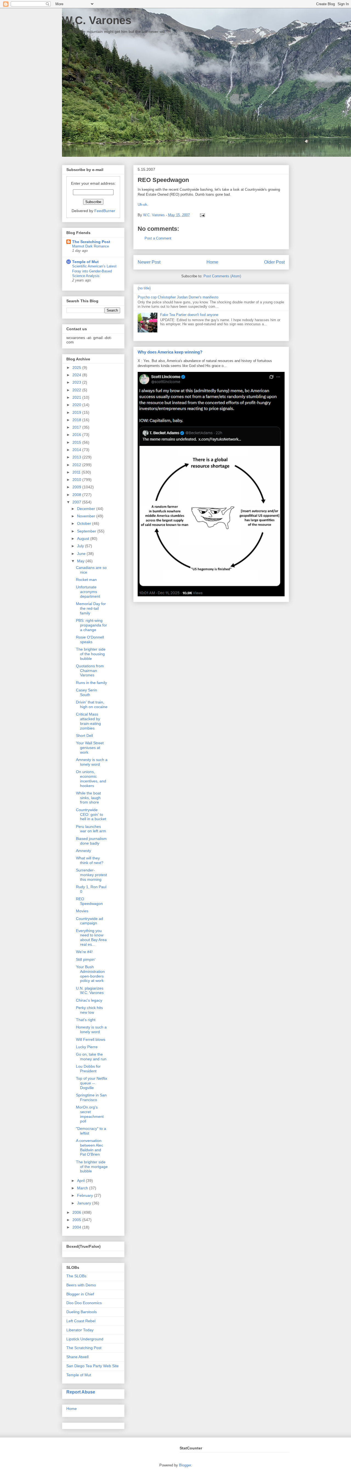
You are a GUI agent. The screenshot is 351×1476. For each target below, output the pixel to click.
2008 (77, 494)
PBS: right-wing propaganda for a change (91, 625)
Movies (82, 911)
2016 (77, 434)
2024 (77, 375)
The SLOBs (76, 1276)
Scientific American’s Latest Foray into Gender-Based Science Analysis (94, 271)
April (81, 1180)
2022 (77, 390)
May (81, 561)
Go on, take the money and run (91, 1056)
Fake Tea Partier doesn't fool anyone (189, 315)
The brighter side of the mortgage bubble (92, 1166)
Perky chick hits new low (89, 1010)
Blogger (185, 1465)
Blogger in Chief (80, 1294)
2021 (77, 397)
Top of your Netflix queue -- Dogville (91, 1083)
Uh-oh (142, 205)
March (83, 1188)
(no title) (144, 288)
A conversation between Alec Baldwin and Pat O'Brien (89, 1147)
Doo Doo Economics (84, 1303)
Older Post (274, 262)
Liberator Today (80, 1330)
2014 (77, 450)
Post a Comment (158, 238)
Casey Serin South (86, 692)
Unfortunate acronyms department (88, 592)
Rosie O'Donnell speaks (90, 639)
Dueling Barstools (81, 1312)
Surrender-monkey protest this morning (91, 875)
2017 (77, 427)
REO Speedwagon (89, 901)
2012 (77, 465)
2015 (77, 442)
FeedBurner (104, 211)
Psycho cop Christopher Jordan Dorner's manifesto (178, 297)
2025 (77, 367)
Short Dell (84, 735)
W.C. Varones (96, 20)
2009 (77, 487)
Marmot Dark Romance (90, 246)
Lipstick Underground (84, 1339)
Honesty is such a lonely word (91, 1029)
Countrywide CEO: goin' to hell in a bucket (91, 814)
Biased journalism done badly (91, 840)
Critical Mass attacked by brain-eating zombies (88, 721)
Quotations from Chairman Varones (90, 670)
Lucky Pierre (87, 1047)
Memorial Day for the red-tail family (91, 608)
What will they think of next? (89, 860)
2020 (77, 405)
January (84, 1203)
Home (212, 262)
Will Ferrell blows (90, 1039)
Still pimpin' (85, 959)
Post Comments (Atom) (222, 276)
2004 (77, 1227)
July (81, 546)
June (82, 553)
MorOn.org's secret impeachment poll (90, 1114)
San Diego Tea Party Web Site (92, 1366)
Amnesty (83, 850)
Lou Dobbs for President (88, 1068)
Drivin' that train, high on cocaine (91, 704)
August (83, 538)
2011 (77, 472)
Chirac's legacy (89, 1000)
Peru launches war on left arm (91, 828)
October (84, 523)
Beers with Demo (81, 1285)
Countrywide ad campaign (89, 920)
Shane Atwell (77, 1357)
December (86, 508)
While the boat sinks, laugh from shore (88, 798)
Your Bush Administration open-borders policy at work (90, 974)
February (85, 1195)
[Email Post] (201, 215)
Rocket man (86, 579)
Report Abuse (80, 1391)
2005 (77, 1220)
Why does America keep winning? (170, 352)
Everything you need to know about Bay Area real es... (91, 937)
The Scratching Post (91, 242)
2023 (77, 382)
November (86, 516)
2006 (77, 1212)
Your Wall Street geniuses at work (90, 747)
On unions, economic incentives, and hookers (91, 779)
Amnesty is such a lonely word (91, 762)
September (87, 531)
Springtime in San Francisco (91, 1097)
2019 (77, 412)
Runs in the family (91, 682)
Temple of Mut (85, 262)
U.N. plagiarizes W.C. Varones (90, 990)
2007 (77, 502)
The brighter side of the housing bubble (91, 654)
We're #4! (84, 952)
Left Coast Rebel (80, 1321)
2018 (77, 420)
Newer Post (149, 262)
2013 (77, 457)
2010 (77, 479)
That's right (85, 1020)
